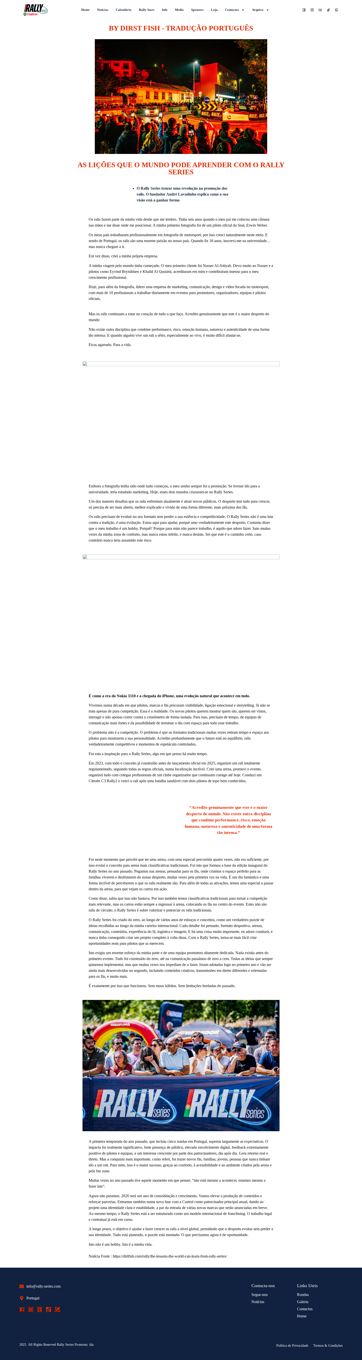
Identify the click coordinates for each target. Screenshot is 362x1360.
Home (85, 10)
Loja (214, 10)
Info (164, 10)
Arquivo (257, 10)
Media (179, 10)
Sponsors (197, 10)
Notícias (102, 10)
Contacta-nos (263, 1285)
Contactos (232, 10)
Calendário (124, 10)
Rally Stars (146, 10)
